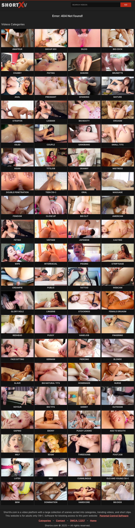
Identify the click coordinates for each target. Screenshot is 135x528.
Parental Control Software (114, 515)
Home (93, 520)
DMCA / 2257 (77, 520)
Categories (45, 520)
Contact (60, 520)
